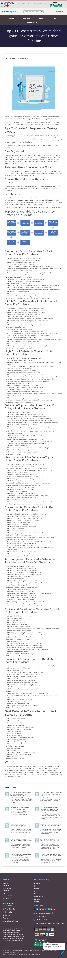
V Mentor (6, 918)
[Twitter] (5, 3)
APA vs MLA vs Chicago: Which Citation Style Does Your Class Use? (50, 840)
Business (11, 18)
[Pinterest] (7, 5)
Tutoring (41, 18)
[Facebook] (7, 3)
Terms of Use (22, 954)
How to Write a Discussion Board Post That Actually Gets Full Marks (21, 839)
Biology (36, 886)
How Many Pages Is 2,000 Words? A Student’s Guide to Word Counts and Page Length (20, 794)
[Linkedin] (13, 3)
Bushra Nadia (7, 912)
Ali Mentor (6, 915)
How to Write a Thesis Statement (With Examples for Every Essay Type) (51, 794)
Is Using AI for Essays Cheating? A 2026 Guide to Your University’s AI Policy (51, 855)
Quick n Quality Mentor (10, 921)
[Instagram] (2, 3)
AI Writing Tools (32, 22)
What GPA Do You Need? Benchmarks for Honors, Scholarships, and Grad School (20, 825)
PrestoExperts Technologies (9, 952)
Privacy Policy (30, 954)
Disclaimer (37, 954)
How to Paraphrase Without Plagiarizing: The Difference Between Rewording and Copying (49, 810)
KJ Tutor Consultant (9, 909)
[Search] (42, 12)
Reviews (55, 18)
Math (35, 894)
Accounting (37, 883)
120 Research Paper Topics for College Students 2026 (19, 808)
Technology (26, 18)
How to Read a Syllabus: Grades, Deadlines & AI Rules (20, 854)
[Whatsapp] (2, 5)
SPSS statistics (38, 896)
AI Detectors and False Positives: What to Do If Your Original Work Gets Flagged (50, 825)
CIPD (35, 891)
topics (40, 117)
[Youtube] (10, 3)
